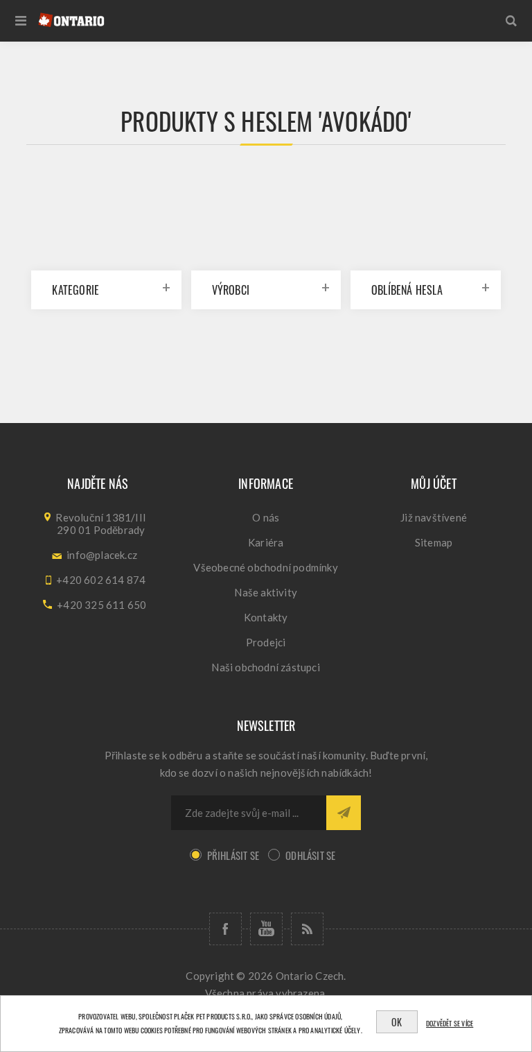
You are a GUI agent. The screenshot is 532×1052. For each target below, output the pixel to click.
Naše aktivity (265, 592)
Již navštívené (433, 517)
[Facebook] (225, 929)
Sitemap (433, 542)
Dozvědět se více (449, 1023)
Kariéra (265, 542)
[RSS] (307, 929)
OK (396, 1022)
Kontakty (266, 617)
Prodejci (266, 642)
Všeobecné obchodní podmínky (265, 567)
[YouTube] (266, 929)
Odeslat (343, 812)
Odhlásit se (310, 855)
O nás (265, 517)
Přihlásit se (233, 855)
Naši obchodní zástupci (265, 667)
